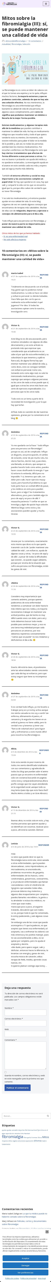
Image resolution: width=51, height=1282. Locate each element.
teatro (44, 1141)
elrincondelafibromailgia (15, 41)
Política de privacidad (28, 1278)
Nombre (9, 1008)
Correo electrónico (14, 1018)
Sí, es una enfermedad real (15, 236)
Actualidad (6, 44)
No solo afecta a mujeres (15, 239)
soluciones (21, 1141)
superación (29, 1141)
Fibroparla (27, 1137)
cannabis (15, 1130)
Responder (43, 845)
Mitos (45, 1137)
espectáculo (10, 1133)
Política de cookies (12, 1278)
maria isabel (17, 273)
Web (7, 1029)
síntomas (38, 1140)
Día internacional (31, 1130)
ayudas (9, 1130)
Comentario (11, 1040)
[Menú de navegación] (46, 4)
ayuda (4, 1130)
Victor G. (15, 325)
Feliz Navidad (25, 1133)
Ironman (34, 1137)
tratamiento (6, 1144)
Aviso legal (42, 1278)
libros (40, 1137)
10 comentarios (34, 41)
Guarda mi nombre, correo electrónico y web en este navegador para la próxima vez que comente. (25, 1078)
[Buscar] (48, 1116)
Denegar (26, 1265)
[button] (47, 1232)
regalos (14, 1141)
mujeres (5, 1141)
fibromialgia (16, 44)
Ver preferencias (25, 1272)
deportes (21, 1130)
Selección (26, 44)
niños (10, 1141)
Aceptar (25, 1258)
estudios (17, 1133)
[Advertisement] (25, 1176)
